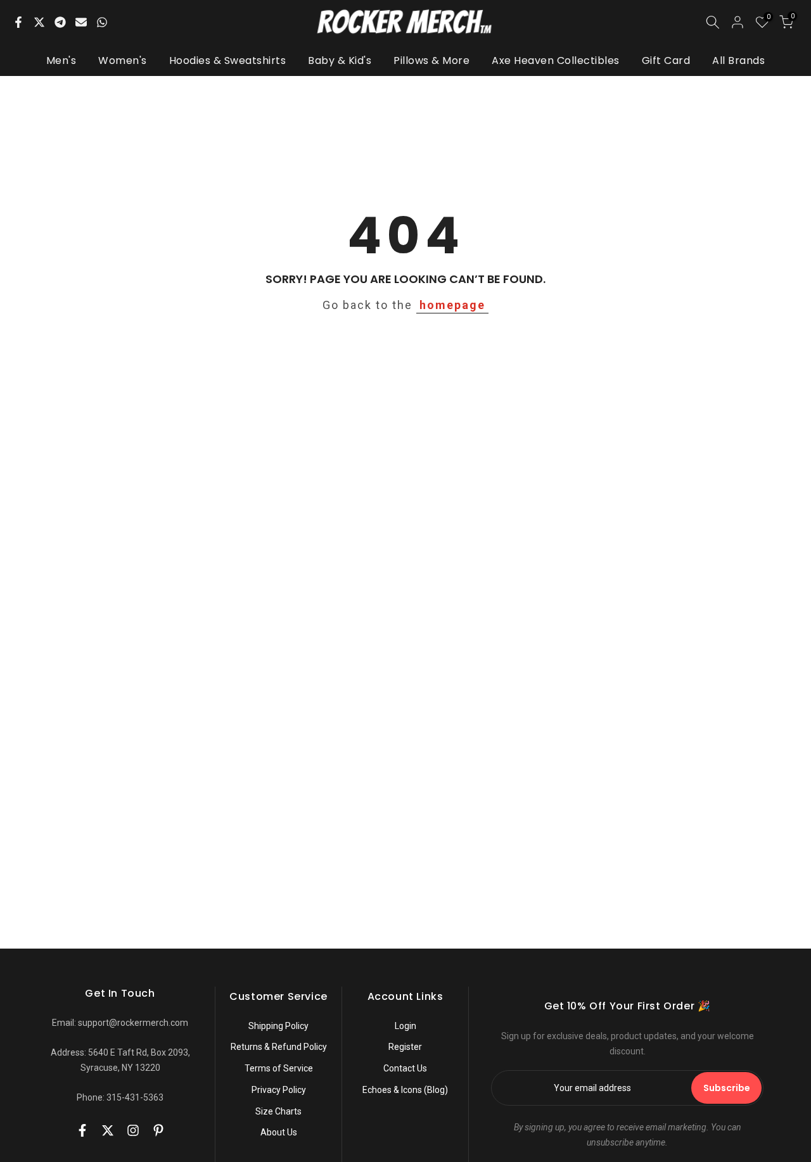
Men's (61, 60)
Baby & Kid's (339, 60)
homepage (452, 305)
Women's (122, 60)
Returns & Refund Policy (279, 1047)
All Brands (738, 60)
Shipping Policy (278, 1026)
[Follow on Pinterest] (158, 1130)
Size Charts (278, 1111)
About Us (278, 1132)
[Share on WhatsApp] (102, 22)
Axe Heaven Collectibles (556, 60)
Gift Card (666, 60)
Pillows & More (431, 60)
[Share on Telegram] (60, 22)
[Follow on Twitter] (107, 1130)
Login (405, 1026)
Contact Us (405, 1068)
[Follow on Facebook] (82, 1130)
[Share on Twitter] (39, 22)
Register (405, 1047)
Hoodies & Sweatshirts (227, 60)
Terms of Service (279, 1068)
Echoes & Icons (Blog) (405, 1090)
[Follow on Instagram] (133, 1130)
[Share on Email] (81, 22)
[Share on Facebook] (18, 22)
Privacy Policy (279, 1090)
